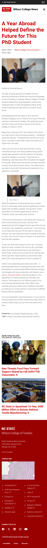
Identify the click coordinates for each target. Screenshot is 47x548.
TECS (36, 313)
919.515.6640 (7, 452)
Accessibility (6, 543)
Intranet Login (10, 512)
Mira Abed (17, 316)
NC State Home (10, 2)
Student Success (26, 313)
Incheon (10, 316)
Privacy (16, 543)
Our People (15, 313)
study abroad (27, 316)
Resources (25, 543)
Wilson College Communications (27, 50)
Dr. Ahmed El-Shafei (13, 275)
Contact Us (9, 497)
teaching (36, 316)
